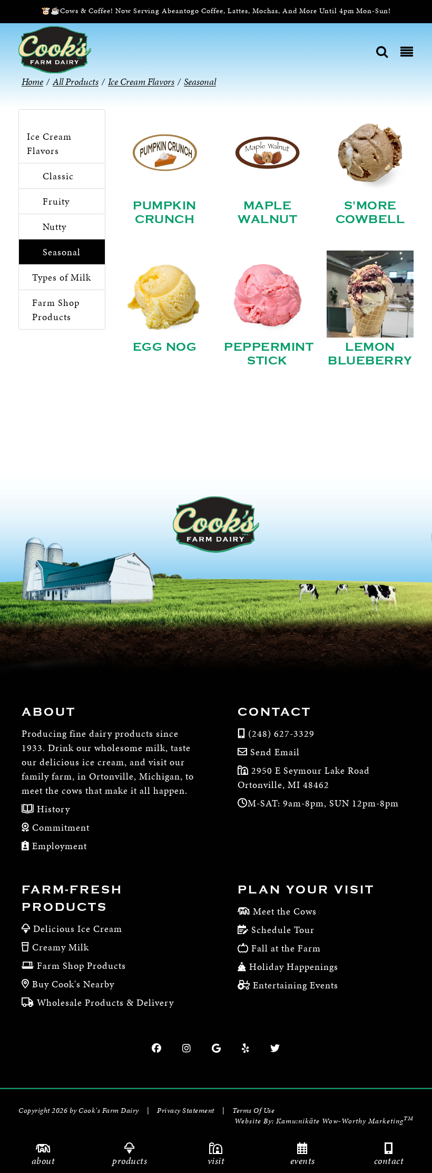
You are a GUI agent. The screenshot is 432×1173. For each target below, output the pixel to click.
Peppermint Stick (268, 354)
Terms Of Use (253, 1110)
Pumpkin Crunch (165, 212)
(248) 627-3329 (281, 733)
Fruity (56, 201)
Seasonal (62, 251)
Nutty (54, 226)
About (43, 1160)
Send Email (275, 751)
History (52, 808)
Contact (389, 1160)
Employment (58, 845)
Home (32, 81)
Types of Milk (61, 277)
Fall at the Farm (286, 948)
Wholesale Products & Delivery (105, 1002)
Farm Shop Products (56, 309)
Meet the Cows (285, 911)
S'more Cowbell (370, 212)
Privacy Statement (185, 1110)
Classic (58, 175)
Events (302, 1160)
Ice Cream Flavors (49, 143)
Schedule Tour (283, 929)
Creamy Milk (60, 947)
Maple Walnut (267, 212)
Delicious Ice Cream (77, 928)
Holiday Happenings (293, 966)
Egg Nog (165, 347)
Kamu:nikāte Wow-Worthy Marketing (345, 1121)
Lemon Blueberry (370, 354)
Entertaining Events (295, 985)
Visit (216, 1160)
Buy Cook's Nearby (73, 984)
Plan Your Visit (306, 890)
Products (129, 1160)
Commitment (60, 827)
